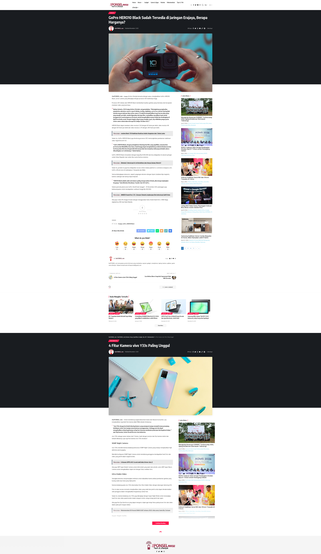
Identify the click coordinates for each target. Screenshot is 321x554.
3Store (189, 181)
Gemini (195, 210)
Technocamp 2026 (185, 125)
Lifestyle (183, 242)
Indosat (198, 153)
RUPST (205, 153)
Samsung (202, 242)
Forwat (193, 123)
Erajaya (126, 96)
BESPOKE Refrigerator (204, 240)
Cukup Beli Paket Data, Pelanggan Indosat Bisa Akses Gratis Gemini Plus (196, 206)
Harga (182, 212)
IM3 (185, 212)
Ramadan (197, 242)
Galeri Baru (195, 181)
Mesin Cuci (188, 242)
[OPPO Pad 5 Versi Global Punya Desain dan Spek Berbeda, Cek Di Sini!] (173, 306)
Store (200, 183)
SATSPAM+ (207, 212)
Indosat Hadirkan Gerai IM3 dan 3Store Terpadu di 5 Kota (195, 178)
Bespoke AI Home (193, 240)
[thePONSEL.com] (119, 5)
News (210, 123)
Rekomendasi (114, 340)
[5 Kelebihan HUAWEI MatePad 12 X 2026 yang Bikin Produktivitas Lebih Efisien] (147, 306)
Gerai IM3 (206, 181)
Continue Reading (160, 523)
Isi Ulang (193, 212)
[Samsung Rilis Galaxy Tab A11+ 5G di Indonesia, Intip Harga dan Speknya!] (200, 306)
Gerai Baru (200, 181)
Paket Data (196, 183)
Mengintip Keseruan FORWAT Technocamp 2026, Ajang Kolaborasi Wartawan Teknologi (196, 119)
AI (188, 153)
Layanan (187, 183)
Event (189, 123)
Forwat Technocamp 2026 (202, 123)
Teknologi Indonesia (186, 155)
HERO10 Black (130, 223)
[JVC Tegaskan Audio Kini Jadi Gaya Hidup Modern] (121, 306)
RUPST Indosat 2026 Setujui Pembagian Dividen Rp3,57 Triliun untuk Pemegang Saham (195, 149)
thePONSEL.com (119, 28)
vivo (165, 419)
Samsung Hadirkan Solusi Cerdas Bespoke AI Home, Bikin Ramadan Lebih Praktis (196, 237)
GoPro (149, 96)
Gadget (112, 12)
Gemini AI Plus (201, 210)
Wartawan (193, 125)
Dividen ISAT (193, 153)
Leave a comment (169, 287)
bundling (190, 210)
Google (207, 210)
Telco (193, 155)
